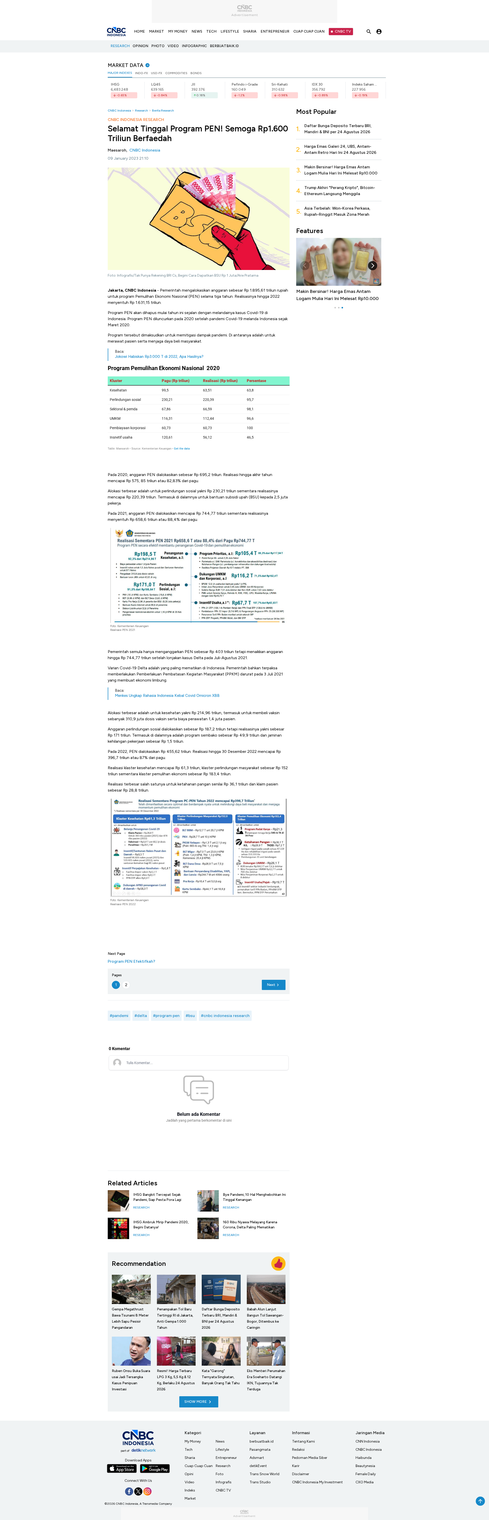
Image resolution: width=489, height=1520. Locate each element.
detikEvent (258, 1466)
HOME (139, 31)
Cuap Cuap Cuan (199, 1466)
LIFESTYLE (230, 31)
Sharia (190, 1458)
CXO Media (365, 1482)
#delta (140, 1015)
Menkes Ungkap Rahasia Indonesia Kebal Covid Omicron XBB (167, 695)
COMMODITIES (176, 73)
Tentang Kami (303, 1441)
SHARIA (249, 31)
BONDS (196, 73)
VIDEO (173, 46)
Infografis (224, 1482)
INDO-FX (141, 73)
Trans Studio (260, 1482)
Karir (296, 1466)
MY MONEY (177, 31)
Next (271, 985)
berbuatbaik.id (262, 1441)
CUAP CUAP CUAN (308, 31)
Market (190, 1498)
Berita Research (163, 110)
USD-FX (156, 73)
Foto (220, 1474)
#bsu (190, 1015)
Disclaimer (300, 1474)
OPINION (140, 46)
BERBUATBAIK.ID (224, 46)
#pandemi (119, 1015)
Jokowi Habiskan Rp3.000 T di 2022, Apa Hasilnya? (159, 356)
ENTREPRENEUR (275, 31)
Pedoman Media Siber (309, 1458)
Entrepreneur (226, 1458)
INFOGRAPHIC (194, 46)
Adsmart (257, 1458)
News (220, 1441)
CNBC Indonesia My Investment (317, 1482)
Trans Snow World (264, 1474)
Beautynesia (365, 1466)
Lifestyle (222, 1449)
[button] (372, 265)
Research (141, 110)
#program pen (166, 1015)
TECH (211, 31)
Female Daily (366, 1474)
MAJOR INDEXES (120, 73)
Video (189, 1482)
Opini (189, 1474)
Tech (189, 1449)
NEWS (197, 31)
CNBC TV (343, 31)
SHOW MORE (195, 1402)
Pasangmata (260, 1449)
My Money (193, 1441)
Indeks (190, 1490)
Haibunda (364, 1458)
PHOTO (158, 46)
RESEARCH (120, 46)
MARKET (156, 31)
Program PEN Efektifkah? (131, 961)
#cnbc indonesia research (225, 1015)
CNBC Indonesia (119, 110)
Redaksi (298, 1449)
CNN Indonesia (368, 1441)
